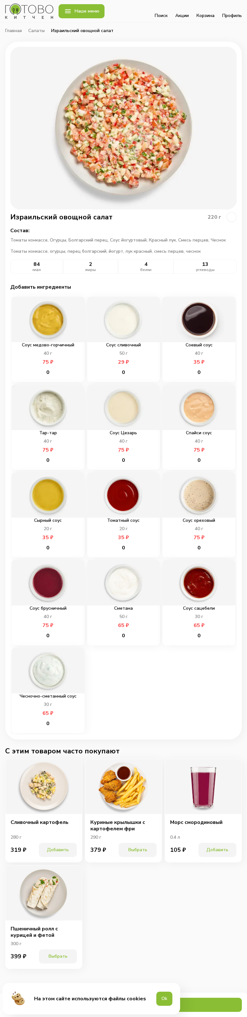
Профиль (232, 16)
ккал (36, 269)
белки (145, 269)
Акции (182, 16)
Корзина (206, 16)
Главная (13, 31)
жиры (90, 269)
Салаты (36, 31)
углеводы (205, 269)
